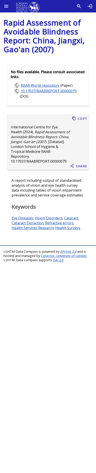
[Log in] (89, 6)
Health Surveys (67, 227)
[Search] (79, 6)
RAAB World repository (40, 85)
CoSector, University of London (64, 256)
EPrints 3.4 (68, 251)
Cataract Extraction (28, 222)
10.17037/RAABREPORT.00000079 (39, 161)
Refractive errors (59, 222)
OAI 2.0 (58, 260)
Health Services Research (33, 227)
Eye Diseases (22, 218)
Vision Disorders (49, 218)
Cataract (71, 218)
